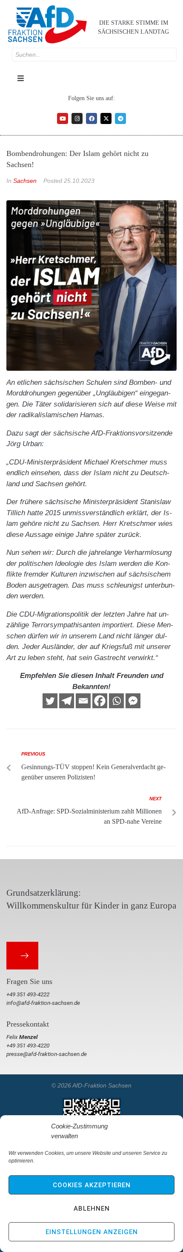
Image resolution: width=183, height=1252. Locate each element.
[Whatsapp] (116, 700)
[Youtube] (62, 118)
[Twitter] (50, 700)
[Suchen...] (94, 54)
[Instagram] (77, 118)
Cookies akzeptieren (92, 1185)
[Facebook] (91, 118)
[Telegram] (120, 118)
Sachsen (25, 180)
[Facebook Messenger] (133, 700)
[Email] (83, 700)
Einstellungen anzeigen (92, 1232)
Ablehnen (92, 1208)
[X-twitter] (106, 118)
